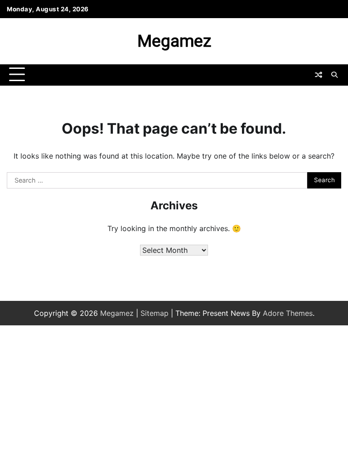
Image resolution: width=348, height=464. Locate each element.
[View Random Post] (318, 75)
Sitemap (154, 313)
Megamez (174, 41)
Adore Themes (288, 313)
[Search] (334, 75)
